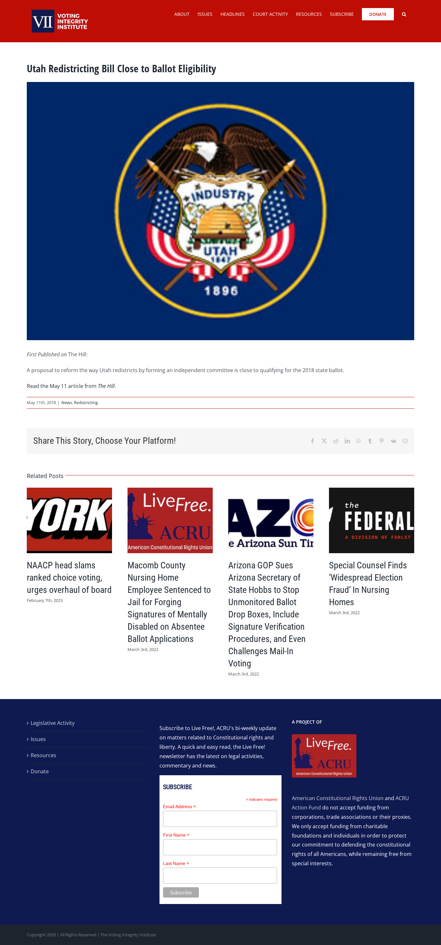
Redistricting (86, 402)
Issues (38, 739)
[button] (404, 13)
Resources (43, 755)
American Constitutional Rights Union (338, 798)
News (66, 402)
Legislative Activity (53, 723)
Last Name (176, 863)
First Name (176, 835)
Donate (40, 771)
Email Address (179, 807)
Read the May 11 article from (71, 386)
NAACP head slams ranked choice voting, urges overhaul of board (69, 577)
